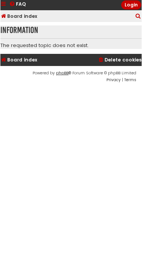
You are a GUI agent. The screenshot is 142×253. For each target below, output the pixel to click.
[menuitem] (138, 16)
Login (131, 5)
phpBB (62, 73)
